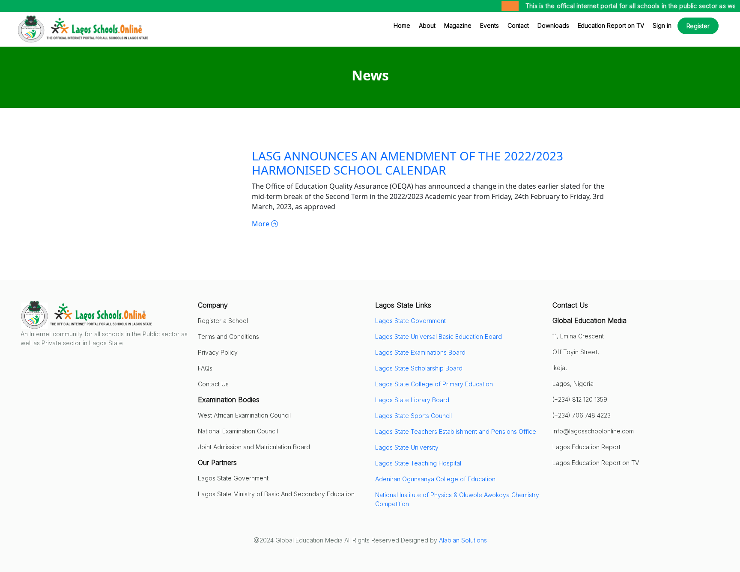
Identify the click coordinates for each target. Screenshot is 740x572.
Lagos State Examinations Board (420, 352)
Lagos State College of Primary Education (434, 384)
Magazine (457, 25)
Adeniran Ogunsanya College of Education (435, 479)
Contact (518, 25)
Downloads (553, 25)
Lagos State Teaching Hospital (418, 463)
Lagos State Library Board (412, 399)
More (261, 223)
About (427, 25)
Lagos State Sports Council (413, 415)
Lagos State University (407, 447)
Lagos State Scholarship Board (418, 368)
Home (402, 25)
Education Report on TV (611, 25)
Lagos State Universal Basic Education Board (438, 336)
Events (489, 25)
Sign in (662, 25)
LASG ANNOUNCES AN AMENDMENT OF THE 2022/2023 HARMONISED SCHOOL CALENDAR (407, 163)
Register (698, 26)
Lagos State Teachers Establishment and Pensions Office (455, 431)
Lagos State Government (410, 320)
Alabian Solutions (463, 540)
